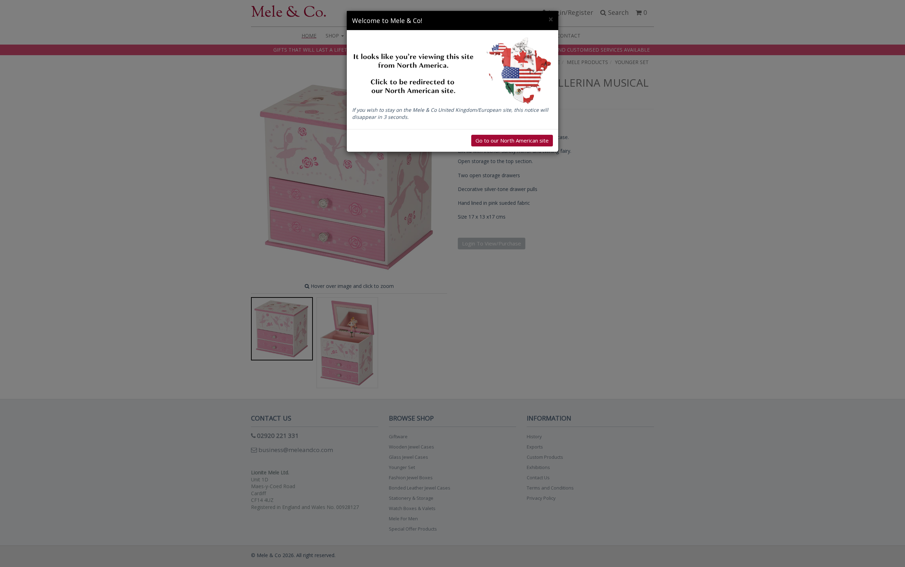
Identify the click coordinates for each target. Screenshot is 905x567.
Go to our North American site (512, 140)
